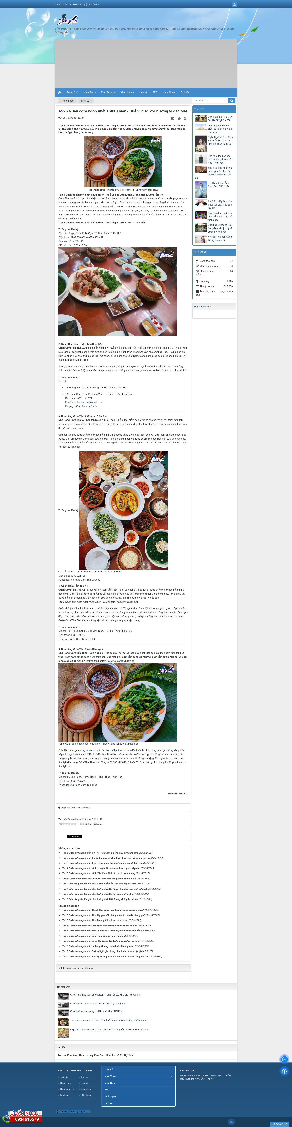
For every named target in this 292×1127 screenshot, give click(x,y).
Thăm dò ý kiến (67, 1088)
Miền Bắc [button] (88, 92)
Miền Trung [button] (107, 92)
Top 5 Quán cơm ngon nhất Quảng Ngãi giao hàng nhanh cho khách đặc (100, 951)
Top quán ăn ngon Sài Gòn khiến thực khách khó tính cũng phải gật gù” (108, 1020)
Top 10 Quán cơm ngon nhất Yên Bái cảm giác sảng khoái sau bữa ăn (99, 878)
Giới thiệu (64, 1076)
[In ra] (179, 118)
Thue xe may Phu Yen (91, 1055)
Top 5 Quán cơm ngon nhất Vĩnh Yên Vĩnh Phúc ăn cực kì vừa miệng (98, 873)
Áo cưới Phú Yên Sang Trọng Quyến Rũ (220, 238)
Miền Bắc (109, 1069)
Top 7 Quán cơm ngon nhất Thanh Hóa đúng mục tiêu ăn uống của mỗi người (103, 910)
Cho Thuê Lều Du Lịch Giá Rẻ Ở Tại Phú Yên (220, 118)
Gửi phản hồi (282, 1124)
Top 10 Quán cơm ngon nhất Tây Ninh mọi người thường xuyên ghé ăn (99, 925)
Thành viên (65, 1082)
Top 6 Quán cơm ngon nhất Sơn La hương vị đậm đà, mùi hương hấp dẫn (101, 930)
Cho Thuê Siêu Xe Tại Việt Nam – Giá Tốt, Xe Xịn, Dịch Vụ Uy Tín (105, 994)
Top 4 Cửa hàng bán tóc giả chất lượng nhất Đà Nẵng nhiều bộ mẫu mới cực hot (104, 888)
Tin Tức (84, 1076)
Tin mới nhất (63, 986)
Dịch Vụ (108, 1103)
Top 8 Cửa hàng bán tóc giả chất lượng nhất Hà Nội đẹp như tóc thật (98, 893)
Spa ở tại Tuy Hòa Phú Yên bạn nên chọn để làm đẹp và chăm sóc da (213, 172)
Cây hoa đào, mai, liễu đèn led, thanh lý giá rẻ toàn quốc (220, 216)
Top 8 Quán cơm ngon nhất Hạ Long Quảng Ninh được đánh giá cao (98, 946)
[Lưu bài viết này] (185, 118)
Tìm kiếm (64, 1094)
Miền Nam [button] (126, 92)
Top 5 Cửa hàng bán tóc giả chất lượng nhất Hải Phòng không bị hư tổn (100, 899)
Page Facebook (202, 306)
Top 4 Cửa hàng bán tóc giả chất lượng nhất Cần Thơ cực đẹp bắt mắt (99, 883)
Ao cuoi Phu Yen (67, 1055)
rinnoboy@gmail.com (87, 4)
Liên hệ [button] (143, 92)
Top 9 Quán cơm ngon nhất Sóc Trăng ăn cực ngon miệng (93, 935)
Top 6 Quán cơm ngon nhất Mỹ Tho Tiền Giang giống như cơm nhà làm (100, 852)
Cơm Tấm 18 (76, 241)
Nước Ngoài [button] (169, 92)
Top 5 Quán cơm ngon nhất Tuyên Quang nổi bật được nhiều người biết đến (102, 863)
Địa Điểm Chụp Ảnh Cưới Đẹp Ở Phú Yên (219, 184)
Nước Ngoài (110, 1096)
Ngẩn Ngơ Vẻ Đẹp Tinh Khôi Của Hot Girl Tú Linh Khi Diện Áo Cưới (220, 140)
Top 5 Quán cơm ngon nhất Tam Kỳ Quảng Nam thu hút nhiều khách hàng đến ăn (105, 956)
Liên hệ (84, 1082)
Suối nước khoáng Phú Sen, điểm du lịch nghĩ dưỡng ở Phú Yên (220, 228)
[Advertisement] (146, 62)
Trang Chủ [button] (72, 92)
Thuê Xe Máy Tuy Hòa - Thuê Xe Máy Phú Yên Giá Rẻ (220, 204)
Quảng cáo (86, 1088)
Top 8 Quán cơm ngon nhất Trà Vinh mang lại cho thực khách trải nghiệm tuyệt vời (106, 857)
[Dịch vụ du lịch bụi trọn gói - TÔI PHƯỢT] (67, 19)
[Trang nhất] (59, 92)
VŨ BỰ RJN (126, 1055)
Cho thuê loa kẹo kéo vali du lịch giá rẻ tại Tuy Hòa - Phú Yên (221, 159)
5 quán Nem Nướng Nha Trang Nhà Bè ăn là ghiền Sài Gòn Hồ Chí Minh (109, 1029)
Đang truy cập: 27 (81, 1111)
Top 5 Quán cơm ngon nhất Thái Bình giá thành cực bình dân (94, 920)
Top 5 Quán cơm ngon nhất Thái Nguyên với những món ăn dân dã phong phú (103, 915)
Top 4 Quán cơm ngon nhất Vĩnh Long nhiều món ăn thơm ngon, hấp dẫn (101, 868)
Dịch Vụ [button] (185, 92)
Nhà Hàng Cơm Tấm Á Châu (84, 579)
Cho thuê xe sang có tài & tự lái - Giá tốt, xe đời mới (97, 1003)
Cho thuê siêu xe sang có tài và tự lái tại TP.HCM (96, 1011)
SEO (107, 1089)
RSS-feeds (86, 1094)
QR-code (63, 1111)
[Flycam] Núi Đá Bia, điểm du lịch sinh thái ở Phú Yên (220, 129)
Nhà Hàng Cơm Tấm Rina (83, 784)
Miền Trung (110, 1076)
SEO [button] (155, 92)
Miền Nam (110, 1082)
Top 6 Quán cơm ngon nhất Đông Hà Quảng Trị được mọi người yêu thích (101, 940)
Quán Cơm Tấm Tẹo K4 (82, 639)
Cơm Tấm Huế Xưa (86, 406)
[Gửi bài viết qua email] (173, 118)
